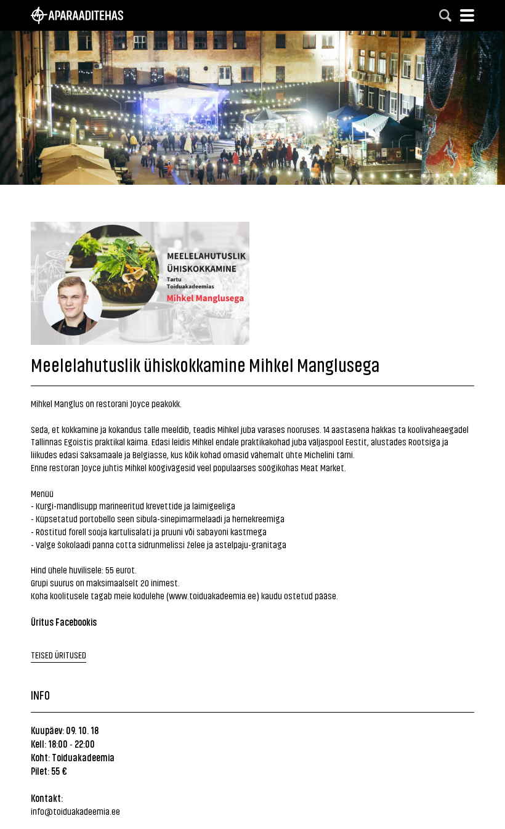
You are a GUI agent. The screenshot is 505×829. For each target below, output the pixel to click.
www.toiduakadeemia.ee (212, 595)
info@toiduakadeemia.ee (75, 811)
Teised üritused (58, 654)
